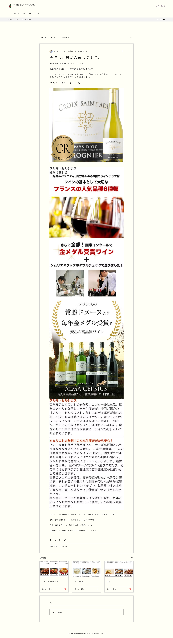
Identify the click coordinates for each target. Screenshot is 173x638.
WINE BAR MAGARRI (24, 5)
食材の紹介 (65, 37)
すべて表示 (130, 557)
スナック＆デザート (50, 581)
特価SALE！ (54, 37)
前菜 (109, 581)
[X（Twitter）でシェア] (55, 540)
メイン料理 (78, 581)
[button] (160, 6)
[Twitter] (164, 19)
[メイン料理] (86, 569)
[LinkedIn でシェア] (60, 540)
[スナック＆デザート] (54, 569)
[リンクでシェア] (65, 540)
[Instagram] (161, 19)
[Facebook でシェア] (50, 540)
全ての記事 (42, 37)
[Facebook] (158, 19)
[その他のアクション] (122, 51)
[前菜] (119, 569)
